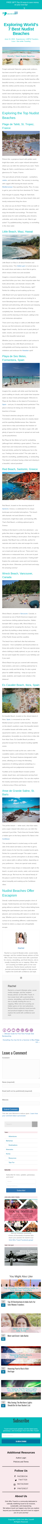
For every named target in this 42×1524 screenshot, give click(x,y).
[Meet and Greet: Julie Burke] (21, 1327)
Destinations (13, 1145)
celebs (4, 180)
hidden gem (21, 266)
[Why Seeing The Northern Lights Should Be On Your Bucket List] (21, 1395)
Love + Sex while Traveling (21, 41)
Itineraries (9, 1149)
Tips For (11, 1162)
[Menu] (16, 13)
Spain (4, 404)
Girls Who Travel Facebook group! (21, 1240)
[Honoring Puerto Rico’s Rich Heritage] (21, 1361)
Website (5, 1100)
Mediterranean (7, 187)
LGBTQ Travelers (32, 39)
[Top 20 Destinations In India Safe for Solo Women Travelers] (21, 1294)
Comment (6, 1058)
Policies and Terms (21, 1462)
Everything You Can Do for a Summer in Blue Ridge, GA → (21, 1041)
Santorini (5, 509)
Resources (12, 1158)
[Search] (35, 1124)
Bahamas (9, 1141)
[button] (21, 3)
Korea (8, 1154)
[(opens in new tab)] (21, 1256)
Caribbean (6, 839)
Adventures (13, 1136)
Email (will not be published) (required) (17, 1091)
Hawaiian (25, 350)
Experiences (20, 39)
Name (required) (8, 1082)
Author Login (21, 1458)
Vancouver (24, 613)
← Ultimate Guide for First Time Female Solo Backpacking (18, 1035)
